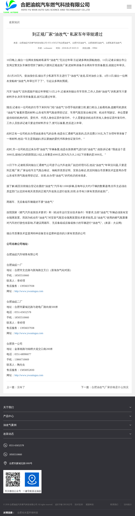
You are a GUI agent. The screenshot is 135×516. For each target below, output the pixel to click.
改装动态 (8, 433)
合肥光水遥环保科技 (27, 512)
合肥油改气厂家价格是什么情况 (110, 387)
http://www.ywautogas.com (28, 291)
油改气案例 (9, 425)
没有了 (21, 387)
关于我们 (8, 407)
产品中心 (8, 416)
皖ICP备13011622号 (63, 504)
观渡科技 (90, 504)
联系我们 (114, 504)
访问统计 (128, 504)
